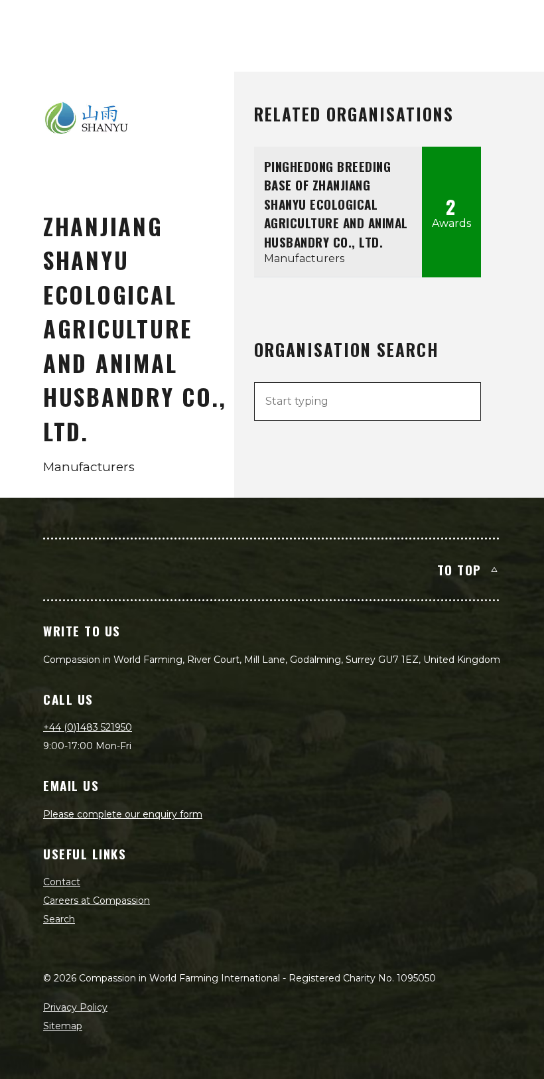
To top (459, 569)
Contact (61, 882)
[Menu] (519, 24)
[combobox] (368, 401)
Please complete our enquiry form (122, 814)
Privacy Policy (75, 1007)
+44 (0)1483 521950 (87, 727)
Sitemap (62, 1026)
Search (59, 919)
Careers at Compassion (96, 900)
